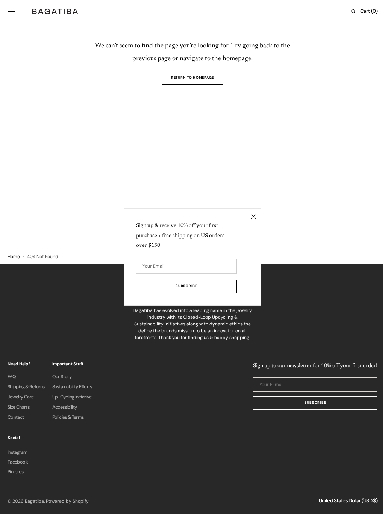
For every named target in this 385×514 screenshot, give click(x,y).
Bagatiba (34, 501)
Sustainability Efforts (72, 387)
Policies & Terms (68, 417)
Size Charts (18, 407)
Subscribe (309, 402)
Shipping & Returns (26, 387)
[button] (11, 11)
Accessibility (64, 407)
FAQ (12, 377)
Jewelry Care (20, 397)
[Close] (250, 216)
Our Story (61, 377)
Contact (16, 417)
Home (14, 257)
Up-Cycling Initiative (72, 397)
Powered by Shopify (67, 501)
